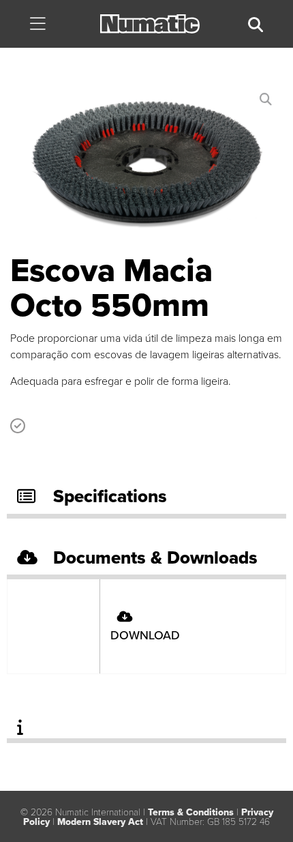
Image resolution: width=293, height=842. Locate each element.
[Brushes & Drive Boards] (146, 168)
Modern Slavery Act (100, 822)
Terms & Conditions (191, 812)
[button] (37, 25)
